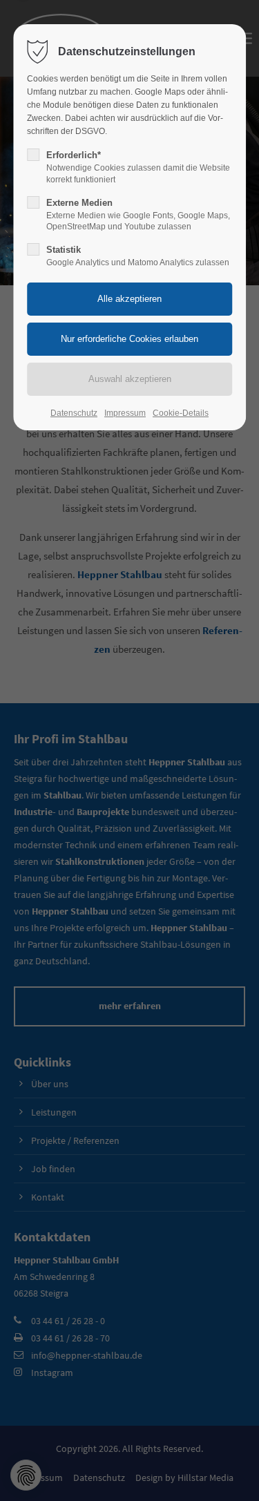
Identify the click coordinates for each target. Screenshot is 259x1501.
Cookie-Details (181, 413)
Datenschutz (73, 413)
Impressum (125, 413)
